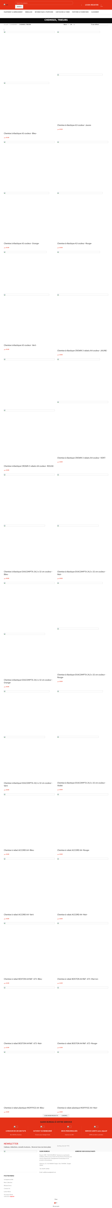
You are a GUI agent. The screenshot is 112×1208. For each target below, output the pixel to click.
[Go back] (42, 20)
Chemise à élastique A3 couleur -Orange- (21, 243)
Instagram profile (8, 1179)
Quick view (10, 130)
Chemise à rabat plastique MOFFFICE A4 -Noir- (77, 1108)
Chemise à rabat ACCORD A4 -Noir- (72, 914)
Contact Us (7, 1188)
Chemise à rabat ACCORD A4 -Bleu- (19, 850)
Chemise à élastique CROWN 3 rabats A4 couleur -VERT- (81, 458)
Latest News (7, 1191)
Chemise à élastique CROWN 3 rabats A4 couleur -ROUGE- (29, 466)
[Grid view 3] (84, 24)
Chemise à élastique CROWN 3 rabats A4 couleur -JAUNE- (82, 350)
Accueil (6, 24)
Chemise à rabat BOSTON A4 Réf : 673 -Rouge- (77, 1043)
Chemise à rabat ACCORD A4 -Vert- (19, 914)
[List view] (79, 24)
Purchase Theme (8, 1194)
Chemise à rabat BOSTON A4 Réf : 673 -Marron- (78, 979)
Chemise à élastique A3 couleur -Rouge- (74, 243)
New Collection (8, 1182)
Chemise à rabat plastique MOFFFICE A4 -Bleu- (24, 1108)
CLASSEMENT (14, 24)
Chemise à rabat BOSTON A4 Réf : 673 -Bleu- (23, 979)
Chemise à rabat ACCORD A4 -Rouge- (73, 850)
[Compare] (6, 130)
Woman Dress (8, 1185)
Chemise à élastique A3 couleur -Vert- (20, 345)
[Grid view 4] (87, 24)
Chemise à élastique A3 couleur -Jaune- (74, 125)
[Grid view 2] (82, 24)
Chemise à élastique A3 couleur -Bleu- (20, 133)
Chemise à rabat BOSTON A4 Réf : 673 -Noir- (23, 1043)
